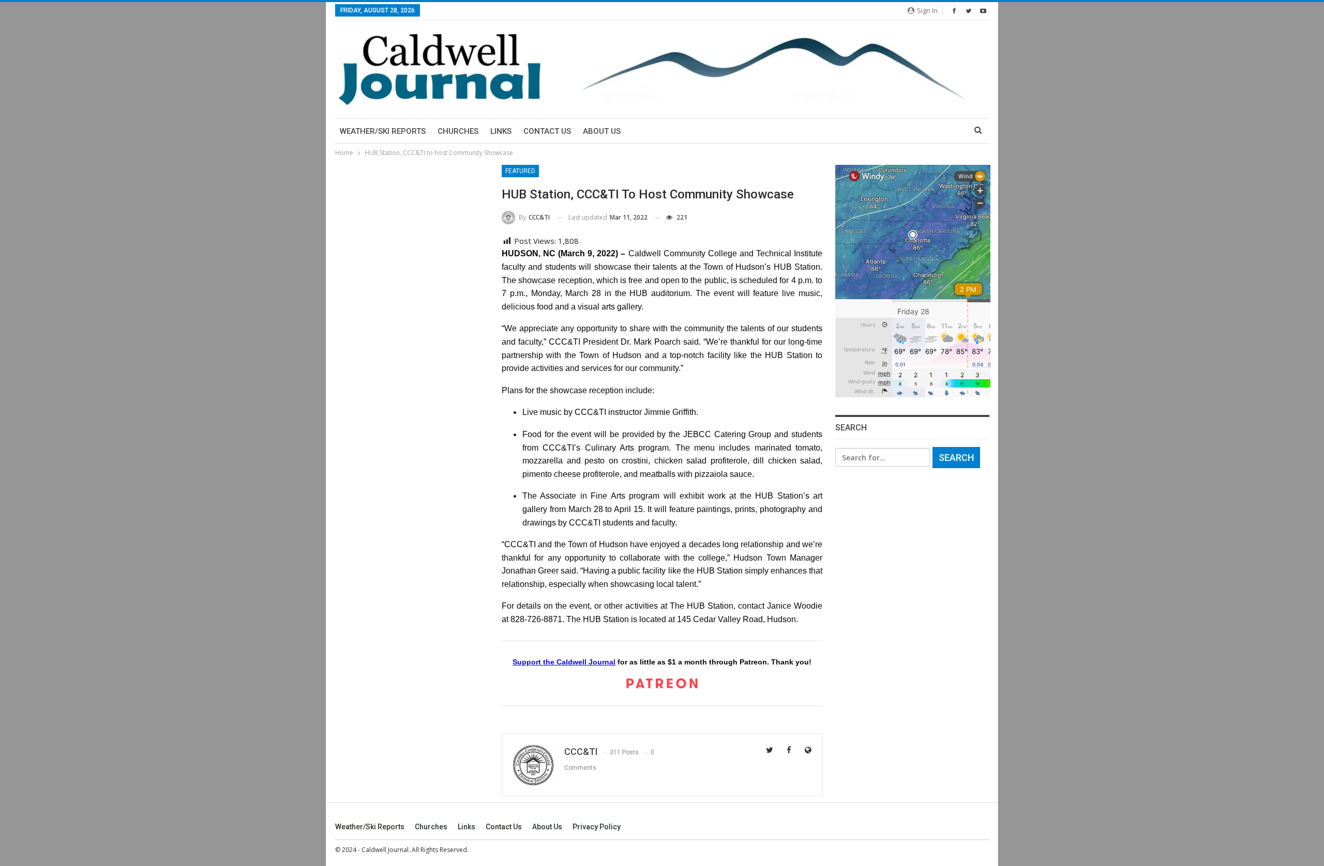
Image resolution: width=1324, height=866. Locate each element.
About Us (602, 131)
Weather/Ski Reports (383, 131)
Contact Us (547, 131)
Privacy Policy (597, 827)
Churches (458, 131)
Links (500, 131)
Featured (520, 171)
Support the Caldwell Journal (564, 662)
